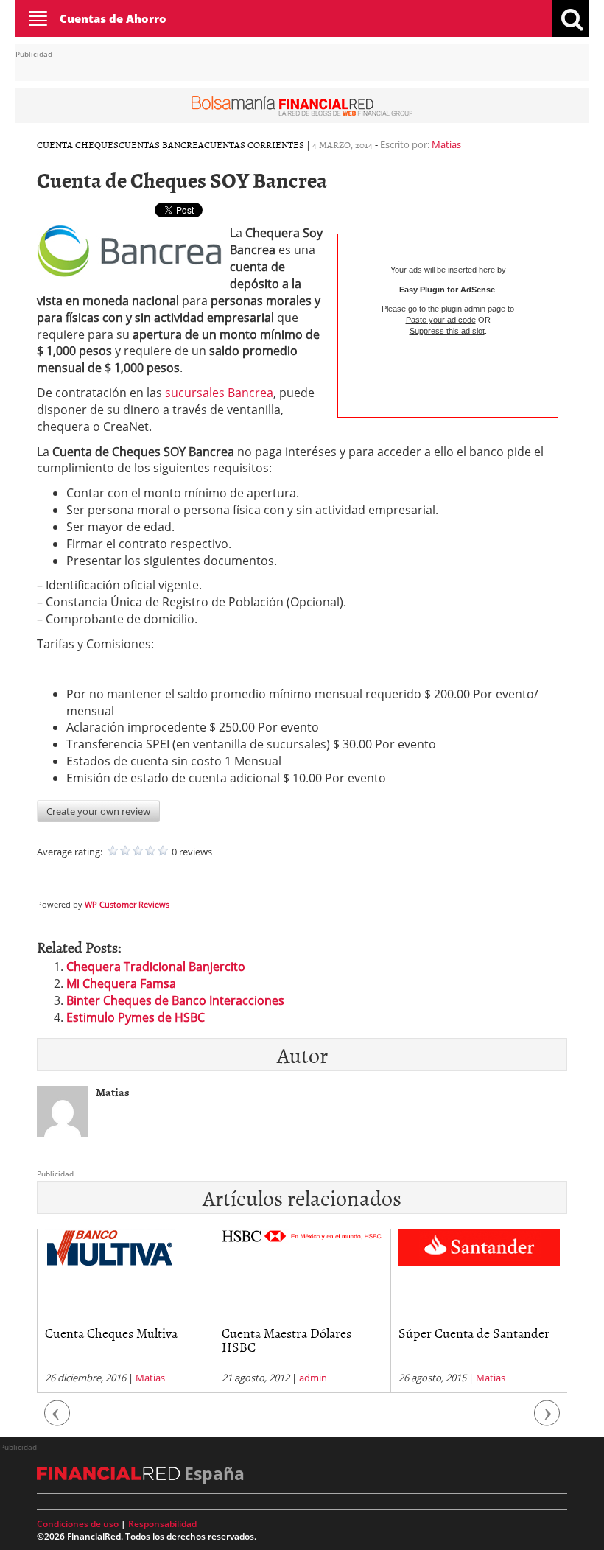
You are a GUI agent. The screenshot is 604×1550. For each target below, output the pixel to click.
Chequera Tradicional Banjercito (155, 966)
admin (313, 1377)
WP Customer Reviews (127, 904)
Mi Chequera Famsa (121, 983)
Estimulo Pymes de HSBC (135, 1017)
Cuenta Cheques (78, 144)
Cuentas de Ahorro (113, 18)
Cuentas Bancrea (161, 144)
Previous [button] (57, 1419)
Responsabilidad (162, 1524)
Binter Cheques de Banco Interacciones (175, 1000)
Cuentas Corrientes (254, 144)
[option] (125, 1311)
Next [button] (547, 1419)
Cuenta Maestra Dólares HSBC (286, 1340)
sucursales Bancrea (219, 393)
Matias (446, 144)
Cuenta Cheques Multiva (111, 1333)
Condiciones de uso (78, 1524)
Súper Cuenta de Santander (473, 1333)
